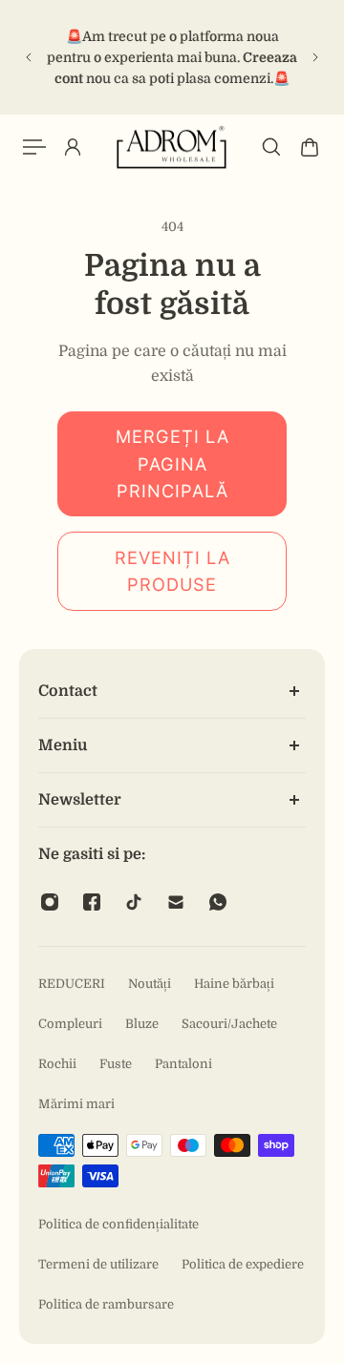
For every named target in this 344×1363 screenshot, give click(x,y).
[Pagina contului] (73, 147)
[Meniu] (34, 147)
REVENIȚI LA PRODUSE (172, 571)
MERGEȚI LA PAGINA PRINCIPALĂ (172, 463)
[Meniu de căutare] (271, 147)
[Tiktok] (134, 902)
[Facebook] (92, 902)
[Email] (176, 902)
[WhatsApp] (218, 902)
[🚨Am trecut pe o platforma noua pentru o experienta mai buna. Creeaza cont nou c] (172, 57)
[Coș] (309, 147)
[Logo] (172, 147)
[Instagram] (50, 902)
